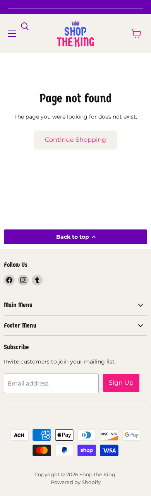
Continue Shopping (75, 139)
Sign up (121, 382)
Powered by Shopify (76, 482)
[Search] (24, 26)
